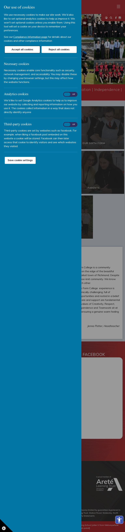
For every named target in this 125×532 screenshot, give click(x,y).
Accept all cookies (22, 49)
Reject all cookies (59, 49)
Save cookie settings (20, 160)
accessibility (119, 520)
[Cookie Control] (6, 525)
